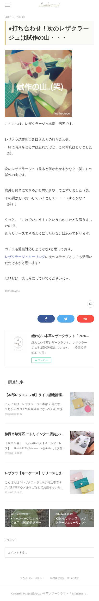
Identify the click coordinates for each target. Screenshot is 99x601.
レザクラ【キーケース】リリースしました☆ (38, 473)
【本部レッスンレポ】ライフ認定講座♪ (34, 395)
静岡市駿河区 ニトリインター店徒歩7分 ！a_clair (42, 434)
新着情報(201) (12, 291)
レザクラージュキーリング (25, 257)
